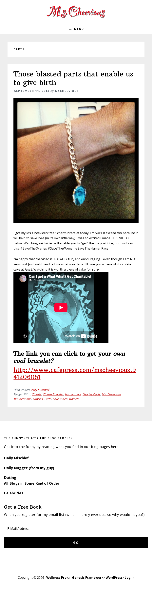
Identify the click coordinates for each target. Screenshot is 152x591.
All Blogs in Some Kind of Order (31, 483)
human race (73, 394)
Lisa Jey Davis (91, 394)
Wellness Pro (56, 577)
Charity (36, 394)
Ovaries (38, 399)
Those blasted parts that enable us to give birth (73, 78)
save (56, 399)
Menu (79, 29)
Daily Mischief (39, 390)
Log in (129, 577)
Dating (10, 477)
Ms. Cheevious (111, 394)
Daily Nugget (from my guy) (29, 467)
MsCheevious (22, 399)
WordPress (114, 577)
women (74, 399)
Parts (47, 399)
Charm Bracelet (53, 394)
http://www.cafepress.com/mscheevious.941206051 (74, 373)
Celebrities (13, 493)
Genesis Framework (88, 577)
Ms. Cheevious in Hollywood (76, 12)
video (63, 399)
